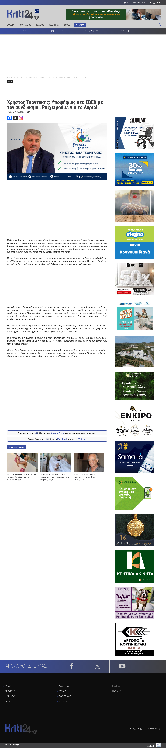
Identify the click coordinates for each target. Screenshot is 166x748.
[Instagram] (21, 118)
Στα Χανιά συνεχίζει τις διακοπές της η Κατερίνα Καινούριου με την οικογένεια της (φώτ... (22, 477)
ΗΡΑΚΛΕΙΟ (10, 696)
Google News (57, 433)
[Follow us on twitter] (154, 2)
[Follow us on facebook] (150, 2)
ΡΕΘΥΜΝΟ (10, 691)
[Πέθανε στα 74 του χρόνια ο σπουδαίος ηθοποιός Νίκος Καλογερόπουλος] (89, 462)
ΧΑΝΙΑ (8, 686)
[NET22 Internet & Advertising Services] (158, 746)
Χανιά (22, 31)
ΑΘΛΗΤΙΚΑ (53, 24)
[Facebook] (9, 118)
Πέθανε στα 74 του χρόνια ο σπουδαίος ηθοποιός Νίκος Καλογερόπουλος (84, 477)
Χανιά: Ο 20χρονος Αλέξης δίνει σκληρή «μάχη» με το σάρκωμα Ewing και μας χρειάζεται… (54, 477)
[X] (15, 118)
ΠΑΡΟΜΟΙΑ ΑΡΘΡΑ (17, 447)
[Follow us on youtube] (158, 2)
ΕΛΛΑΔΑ (10, 24)
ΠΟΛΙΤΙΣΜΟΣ (25, 24)
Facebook (62, 439)
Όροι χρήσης (135, 728)
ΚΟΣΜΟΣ (40, 24)
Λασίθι (123, 31)
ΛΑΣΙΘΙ (8, 701)
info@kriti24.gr (154, 728)
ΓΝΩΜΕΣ (80, 25)
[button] (160, 24)
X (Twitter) (81, 439)
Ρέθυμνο (56, 31)
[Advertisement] (83, 55)
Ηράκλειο (90, 31)
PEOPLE (66, 24)
